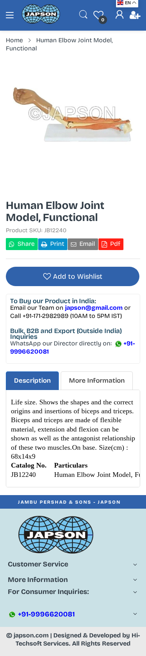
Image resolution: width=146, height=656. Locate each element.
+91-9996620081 (45, 614)
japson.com (31, 635)
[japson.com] (40, 22)
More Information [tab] (97, 380)
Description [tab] (32, 380)
